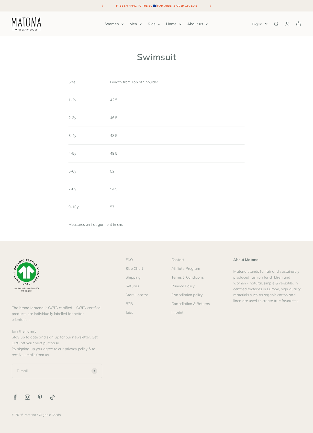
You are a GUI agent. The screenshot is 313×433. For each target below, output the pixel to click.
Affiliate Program (185, 268)
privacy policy (76, 348)
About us (195, 24)
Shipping (133, 277)
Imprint (177, 312)
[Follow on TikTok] (52, 397)
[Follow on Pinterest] (40, 397)
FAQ (129, 259)
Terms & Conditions (187, 277)
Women (112, 24)
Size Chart (134, 268)
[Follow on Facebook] (15, 397)
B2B (129, 303)
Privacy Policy (183, 286)
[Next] (211, 5)
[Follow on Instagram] (27, 397)
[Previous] (102, 5)
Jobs (129, 312)
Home (171, 24)
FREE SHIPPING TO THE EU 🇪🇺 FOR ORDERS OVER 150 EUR (156, 5)
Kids (151, 24)
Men (133, 24)
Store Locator (137, 294)
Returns (132, 286)
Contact (177, 259)
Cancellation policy (187, 294)
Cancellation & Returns (190, 303)
